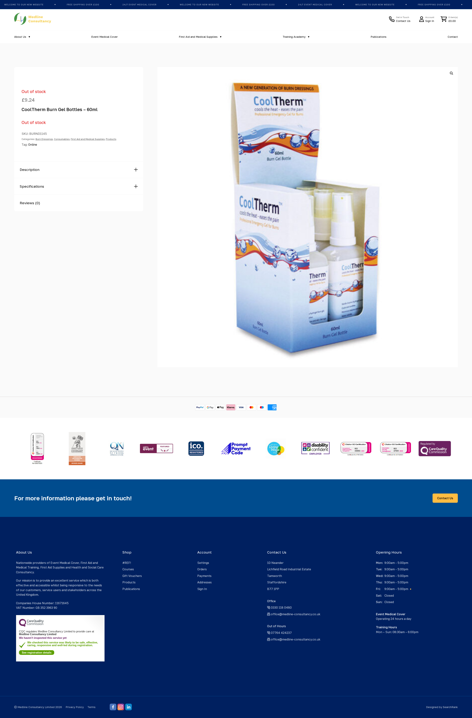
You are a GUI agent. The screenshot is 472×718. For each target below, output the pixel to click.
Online (32, 144)
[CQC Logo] (31, 625)
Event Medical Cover (104, 36)
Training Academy (294, 36)
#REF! (126, 563)
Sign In (202, 589)
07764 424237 (281, 633)
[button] (451, 73)
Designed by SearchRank (442, 707)
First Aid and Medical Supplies (198, 36)
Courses (128, 569)
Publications (378, 36)
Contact (453, 36)
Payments (204, 576)
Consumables (62, 139)
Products (111, 139)
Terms (91, 707)
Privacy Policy (75, 707)
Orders (202, 569)
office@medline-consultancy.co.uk (295, 614)
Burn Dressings (44, 139)
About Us (20, 36)
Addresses (204, 582)
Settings (203, 563)
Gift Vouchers (132, 576)
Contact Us (445, 498)
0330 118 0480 (281, 607)
